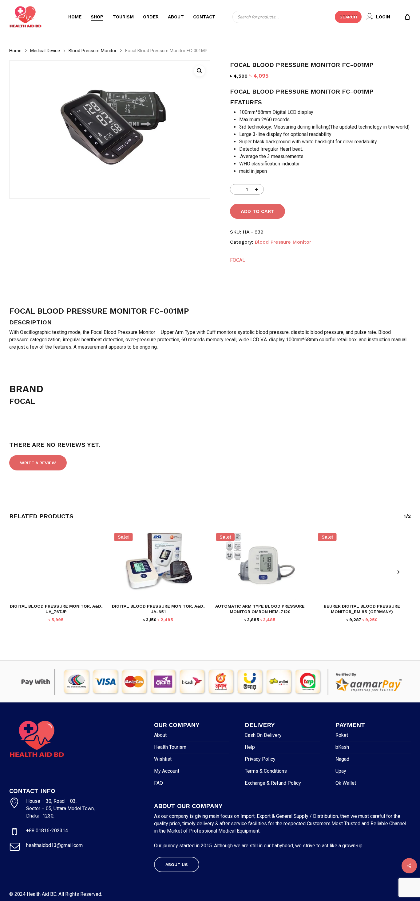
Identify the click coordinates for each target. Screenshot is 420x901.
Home (15, 50)
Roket (341, 735)
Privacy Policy (260, 759)
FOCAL (237, 260)
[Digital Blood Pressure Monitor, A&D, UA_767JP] (56, 565)
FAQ (158, 783)
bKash (342, 747)
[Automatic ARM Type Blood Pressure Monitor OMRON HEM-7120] (260, 565)
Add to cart (257, 211)
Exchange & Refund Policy (273, 783)
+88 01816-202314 (47, 830)
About (160, 735)
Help (250, 747)
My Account (166, 771)
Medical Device (45, 50)
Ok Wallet (345, 783)
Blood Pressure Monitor (93, 50)
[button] (199, 70)
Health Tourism (170, 747)
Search (348, 16)
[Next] (397, 572)
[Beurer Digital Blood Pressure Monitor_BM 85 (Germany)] (362, 565)
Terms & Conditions (266, 771)
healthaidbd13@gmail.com (54, 845)
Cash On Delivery (263, 735)
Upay (340, 771)
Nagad (342, 759)
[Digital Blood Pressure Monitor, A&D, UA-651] (158, 565)
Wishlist (163, 759)
